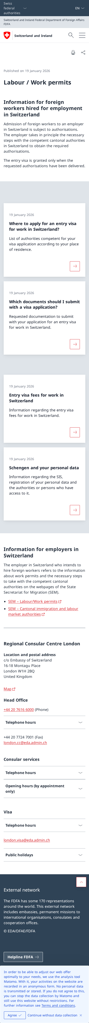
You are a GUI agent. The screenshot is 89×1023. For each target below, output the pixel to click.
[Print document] (73, 52)
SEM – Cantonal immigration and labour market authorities (43, 611)
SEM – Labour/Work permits (33, 601)
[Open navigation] (82, 35)
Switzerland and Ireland (33, 35)
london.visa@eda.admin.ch (27, 840)
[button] (81, 882)
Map (7, 688)
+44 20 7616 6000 (19, 709)
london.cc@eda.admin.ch (25, 742)
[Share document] (83, 52)
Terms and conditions (58, 1005)
